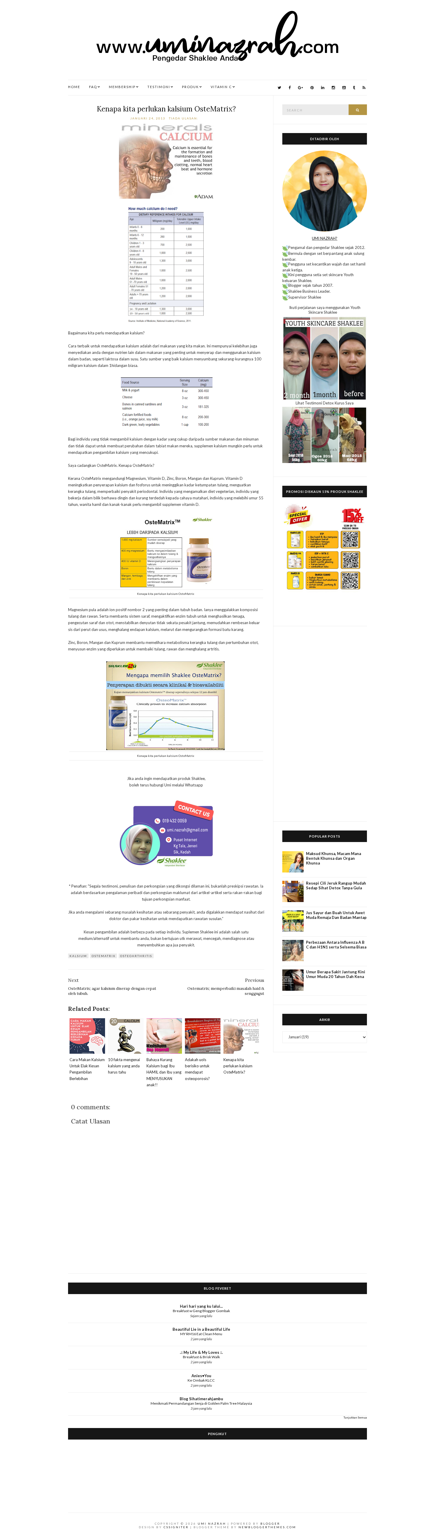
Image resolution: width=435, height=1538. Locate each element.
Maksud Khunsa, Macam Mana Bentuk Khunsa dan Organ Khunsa (333, 858)
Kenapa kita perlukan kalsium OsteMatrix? (166, 109)
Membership (122, 87)
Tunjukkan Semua (355, 1417)
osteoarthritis (136, 956)
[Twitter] (279, 87)
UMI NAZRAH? (324, 238)
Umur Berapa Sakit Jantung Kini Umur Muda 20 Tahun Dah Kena (335, 974)
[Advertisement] (324, 723)
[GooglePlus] (300, 87)
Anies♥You (201, 1375)
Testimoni (158, 87)
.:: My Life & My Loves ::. (201, 1352)
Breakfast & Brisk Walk (201, 1357)
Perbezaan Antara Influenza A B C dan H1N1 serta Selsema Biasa (336, 944)
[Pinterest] (312, 87)
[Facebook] (289, 87)
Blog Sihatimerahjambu (201, 1398)
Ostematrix (103, 956)
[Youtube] (344, 87)
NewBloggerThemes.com (267, 1527)
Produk (190, 87)
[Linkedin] (323, 87)
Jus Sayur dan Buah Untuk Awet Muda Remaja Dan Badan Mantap (336, 915)
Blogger (270, 1523)
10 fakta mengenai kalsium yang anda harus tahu (124, 1065)
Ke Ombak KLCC (201, 1380)
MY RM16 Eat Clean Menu (201, 1334)
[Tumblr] (354, 87)
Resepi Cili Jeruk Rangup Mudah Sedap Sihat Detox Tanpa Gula (336, 885)
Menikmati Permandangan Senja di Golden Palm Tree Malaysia (201, 1403)
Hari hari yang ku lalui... (201, 1306)
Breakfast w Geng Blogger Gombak (201, 1311)
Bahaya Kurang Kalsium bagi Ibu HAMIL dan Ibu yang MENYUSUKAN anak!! (163, 1072)
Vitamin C (221, 87)
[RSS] (364, 87)
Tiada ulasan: (184, 118)
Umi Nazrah (212, 1523)
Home (74, 87)
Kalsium (78, 956)
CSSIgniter (176, 1527)
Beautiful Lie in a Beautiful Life (201, 1329)
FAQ (93, 87)
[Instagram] (333, 87)
